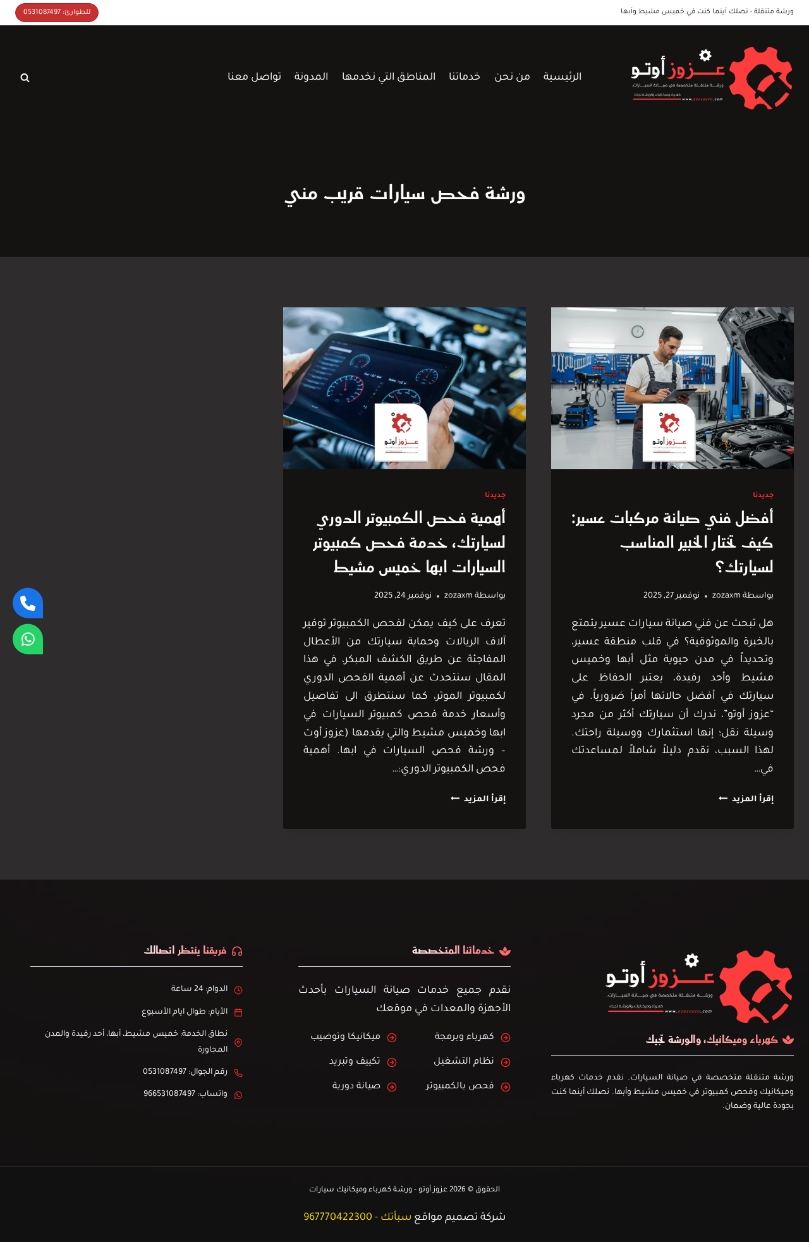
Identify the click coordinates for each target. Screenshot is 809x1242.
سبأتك (395, 1218)
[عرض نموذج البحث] (24, 77)
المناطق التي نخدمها (388, 77)
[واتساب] (28, 639)
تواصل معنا (254, 77)
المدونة (311, 77)
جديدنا (763, 496)
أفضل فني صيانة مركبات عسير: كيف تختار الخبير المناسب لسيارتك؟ (672, 543)
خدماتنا (464, 77)
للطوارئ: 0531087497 (56, 12)
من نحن (512, 77)
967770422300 (337, 1218)
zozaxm (726, 596)
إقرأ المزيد (746, 800)
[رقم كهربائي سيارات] (28, 603)
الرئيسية (562, 77)
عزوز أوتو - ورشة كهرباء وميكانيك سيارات (378, 1190)
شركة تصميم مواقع (460, 1218)
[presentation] (672, 388)
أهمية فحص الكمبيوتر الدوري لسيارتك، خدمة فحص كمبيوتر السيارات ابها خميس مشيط (409, 543)
